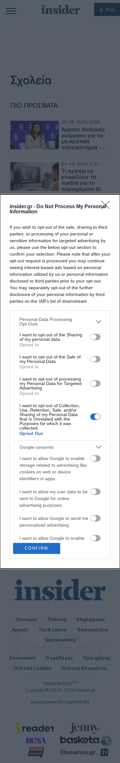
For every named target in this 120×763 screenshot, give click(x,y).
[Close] (107, 207)
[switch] (95, 337)
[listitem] (60, 321)
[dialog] (60, 381)
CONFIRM (36, 548)
